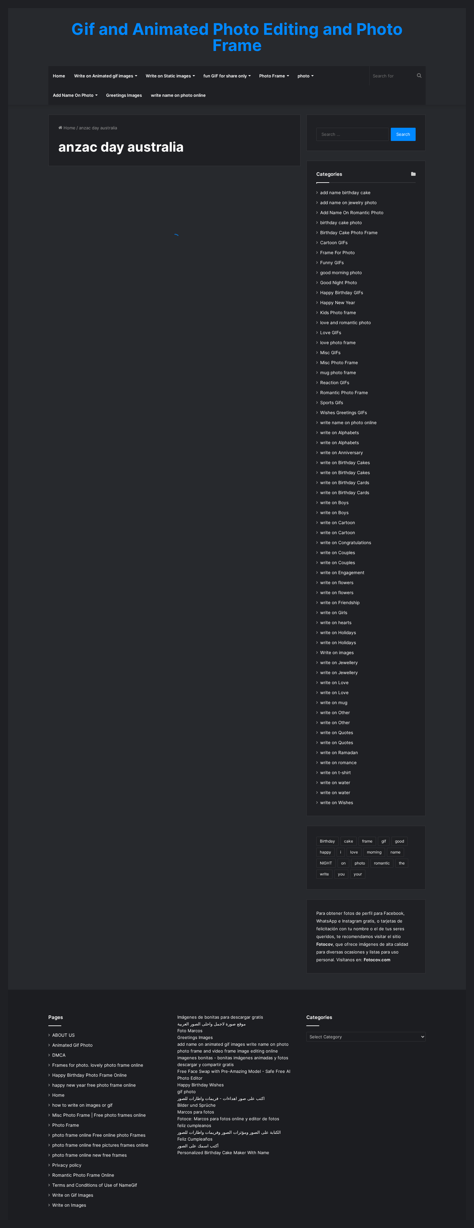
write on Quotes (336, 732)
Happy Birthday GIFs (341, 292)
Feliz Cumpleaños (194, 1139)
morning (374, 852)
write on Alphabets (339, 432)
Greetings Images (124, 95)
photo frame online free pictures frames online (100, 1145)
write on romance (338, 762)
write (324, 874)
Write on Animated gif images (103, 75)
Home (59, 75)
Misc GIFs (330, 352)
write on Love (334, 682)
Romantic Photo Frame (344, 392)
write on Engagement (342, 572)
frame (367, 841)
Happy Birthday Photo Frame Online (89, 1075)
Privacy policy (67, 1165)
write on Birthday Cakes (345, 462)
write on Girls (333, 612)
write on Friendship (340, 602)
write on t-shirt (335, 772)
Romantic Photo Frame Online (83, 1175)
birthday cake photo (341, 222)
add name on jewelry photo (348, 202)
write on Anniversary (341, 452)
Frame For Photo (337, 252)
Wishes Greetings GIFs (343, 412)
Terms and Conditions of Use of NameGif (94, 1185)
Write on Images (69, 1205)
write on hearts (335, 622)
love (354, 852)
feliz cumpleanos (194, 1125)
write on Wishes (336, 802)
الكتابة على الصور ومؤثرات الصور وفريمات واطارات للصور (229, 1132)
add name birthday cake (345, 192)
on (343, 863)
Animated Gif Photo (72, 1045)
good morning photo (341, 272)
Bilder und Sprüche (196, 1105)
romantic (382, 863)
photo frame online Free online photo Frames (98, 1135)
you (341, 874)
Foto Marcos (189, 1030)
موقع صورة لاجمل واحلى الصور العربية (211, 1023)
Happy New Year (337, 302)
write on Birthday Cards (344, 482)
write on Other (335, 712)
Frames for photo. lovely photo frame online (97, 1065)
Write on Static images (168, 75)
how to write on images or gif (82, 1105)
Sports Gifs (331, 402)
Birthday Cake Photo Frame (349, 232)
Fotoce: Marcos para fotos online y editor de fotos (228, 1118)
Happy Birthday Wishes (200, 1084)
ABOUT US (63, 1035)
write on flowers (336, 582)
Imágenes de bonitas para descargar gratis (220, 1017)
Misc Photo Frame (339, 362)
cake (348, 841)
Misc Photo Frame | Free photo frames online (99, 1115)
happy (325, 852)
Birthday (327, 841)
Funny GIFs (332, 262)
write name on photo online (178, 95)
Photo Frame (272, 75)
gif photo (186, 1091)
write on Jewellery (339, 662)
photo (304, 75)
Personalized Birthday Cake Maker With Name (223, 1152)
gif (383, 841)
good (399, 841)
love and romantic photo (345, 322)
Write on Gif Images (72, 1195)
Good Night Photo (338, 282)
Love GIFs (330, 332)
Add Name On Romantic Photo (351, 212)
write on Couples (337, 552)
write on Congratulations (345, 542)
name (395, 852)
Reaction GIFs (334, 382)
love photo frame (338, 342)
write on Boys (334, 502)
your (358, 874)
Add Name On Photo (73, 95)
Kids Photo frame (338, 312)
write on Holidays (338, 632)
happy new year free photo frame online (94, 1085)
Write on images (337, 652)
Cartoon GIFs (334, 242)
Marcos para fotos (195, 1111)
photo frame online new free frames (89, 1155)
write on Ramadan (339, 752)
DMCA (58, 1055)
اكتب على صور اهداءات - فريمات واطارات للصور (221, 1098)
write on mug (333, 702)
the (402, 863)
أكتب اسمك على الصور (198, 1145)
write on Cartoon (337, 522)
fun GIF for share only (225, 75)
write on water (335, 782)
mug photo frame (338, 372)
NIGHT (326, 863)
